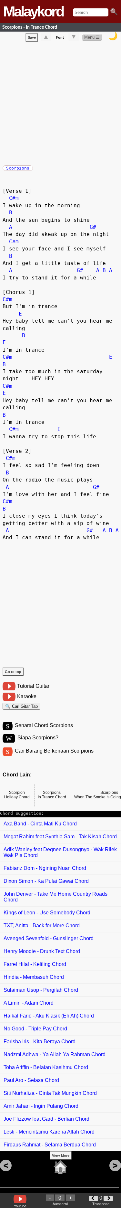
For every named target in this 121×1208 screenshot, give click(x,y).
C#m (14, 198)
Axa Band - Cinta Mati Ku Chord (40, 823)
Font (60, 37)
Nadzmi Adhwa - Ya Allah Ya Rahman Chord (55, 1054)
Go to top (13, 672)
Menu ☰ (92, 37)
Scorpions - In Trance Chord (29, 27)
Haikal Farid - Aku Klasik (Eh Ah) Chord (49, 1015)
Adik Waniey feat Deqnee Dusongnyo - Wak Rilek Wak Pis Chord (60, 852)
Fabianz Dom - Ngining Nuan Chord (45, 868)
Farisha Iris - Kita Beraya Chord (40, 1041)
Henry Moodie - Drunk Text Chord (42, 951)
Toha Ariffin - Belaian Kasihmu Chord (46, 1067)
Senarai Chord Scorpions (44, 725)
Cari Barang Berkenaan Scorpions (54, 751)
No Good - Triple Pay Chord (35, 1028)
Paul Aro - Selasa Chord (31, 1080)
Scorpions (17, 168)
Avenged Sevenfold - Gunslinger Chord (49, 938)
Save (32, 37)
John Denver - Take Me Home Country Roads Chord (55, 896)
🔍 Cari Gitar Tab (21, 706)
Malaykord (33, 11)
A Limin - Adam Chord (29, 1003)
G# (93, 227)
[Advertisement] (60, 102)
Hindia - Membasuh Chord (34, 977)
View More (60, 1155)
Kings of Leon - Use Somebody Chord (47, 912)
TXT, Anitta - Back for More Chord (42, 925)
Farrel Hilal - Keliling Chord (35, 964)
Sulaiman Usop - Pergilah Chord (41, 990)
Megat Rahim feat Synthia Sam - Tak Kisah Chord (60, 836)
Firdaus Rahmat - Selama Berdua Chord (50, 1144)
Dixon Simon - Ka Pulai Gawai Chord (46, 881)
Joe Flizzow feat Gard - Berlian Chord (46, 1119)
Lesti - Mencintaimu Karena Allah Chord (49, 1132)
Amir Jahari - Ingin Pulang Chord (41, 1106)
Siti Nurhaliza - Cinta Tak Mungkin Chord (50, 1093)
